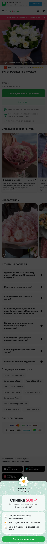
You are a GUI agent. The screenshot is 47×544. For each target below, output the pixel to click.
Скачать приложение (23, 539)
